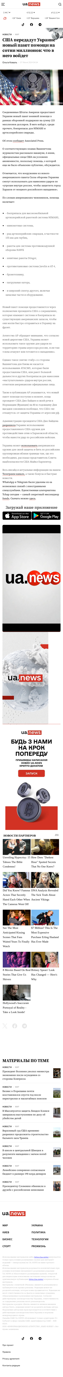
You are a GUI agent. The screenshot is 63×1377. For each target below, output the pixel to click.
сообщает (18, 140)
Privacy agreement (10, 1358)
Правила (6, 1352)
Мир (17, 34)
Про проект (7, 1345)
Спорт (6, 1246)
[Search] (60, 4)
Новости (7, 34)
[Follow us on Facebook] (31, 24)
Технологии (39, 1239)
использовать (29, 445)
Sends (5, 498)
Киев (5, 1232)
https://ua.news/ (41, 1257)
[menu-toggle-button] (3, 4)
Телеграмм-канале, (13, 474)
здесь (32, 498)
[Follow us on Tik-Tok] (23, 24)
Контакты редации (11, 1365)
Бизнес (7, 1239)
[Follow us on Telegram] (40, 24)
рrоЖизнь (38, 1246)
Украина (37, 1225)
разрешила (9, 425)
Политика (38, 1232)
